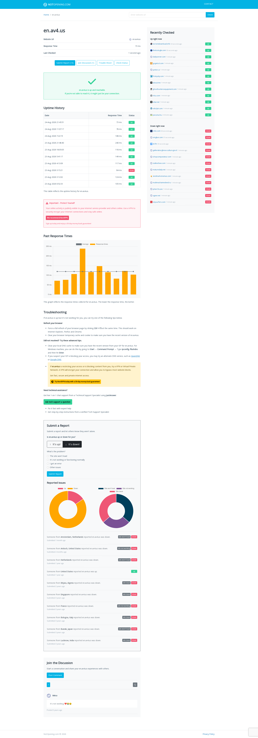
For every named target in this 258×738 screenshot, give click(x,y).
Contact (208, 4)
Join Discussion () (86, 63)
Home (46, 14)
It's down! (72, 444)
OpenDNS (135, 356)
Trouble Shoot (105, 63)
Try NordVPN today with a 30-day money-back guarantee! (77, 381)
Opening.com (59, 4)
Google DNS (55, 359)
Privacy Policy (208, 734)
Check (210, 14)
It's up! (55, 444)
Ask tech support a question (57, 402)
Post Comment (55, 675)
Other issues (55, 467)
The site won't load (58, 456)
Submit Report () (65, 63)
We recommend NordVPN (57, 218)
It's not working (67, 459)
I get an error (56, 463)
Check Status (122, 63)
